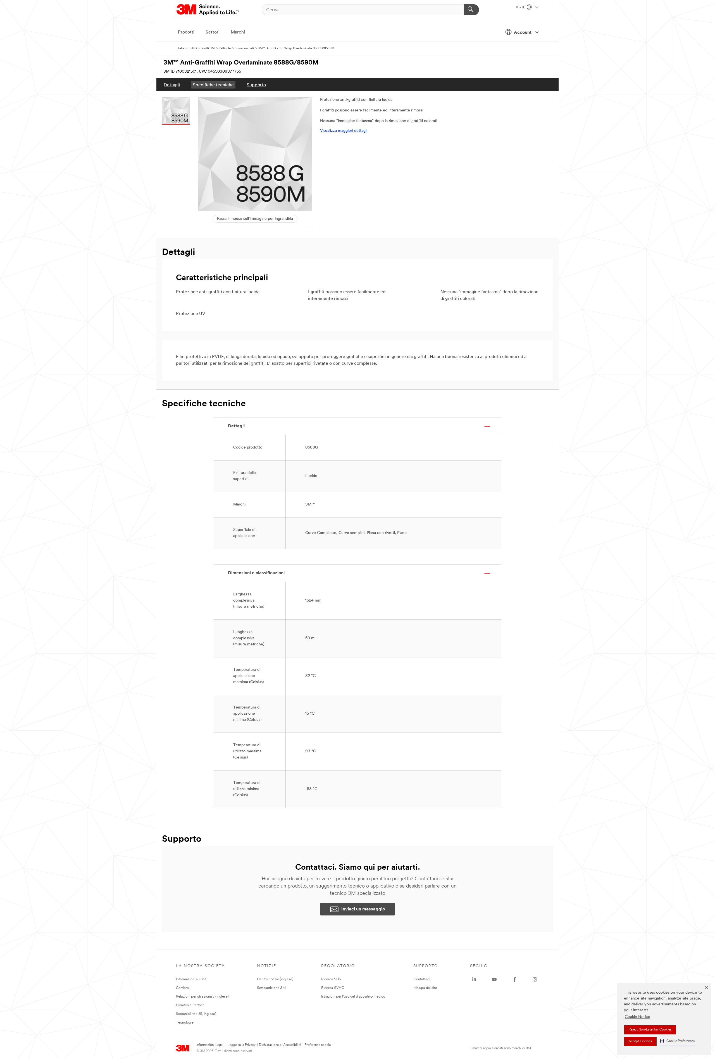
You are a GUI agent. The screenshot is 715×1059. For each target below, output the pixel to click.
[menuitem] (172, 85)
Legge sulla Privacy (242, 1045)
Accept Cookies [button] (640, 1041)
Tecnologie (185, 1022)
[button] (677, 1041)
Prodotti (186, 32)
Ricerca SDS (331, 979)
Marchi (238, 32)
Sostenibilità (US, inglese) (196, 1014)
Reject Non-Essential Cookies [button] (650, 1029)
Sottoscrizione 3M (271, 988)
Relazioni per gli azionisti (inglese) (202, 996)
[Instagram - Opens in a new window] (535, 979)
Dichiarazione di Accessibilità (280, 1045)
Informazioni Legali (210, 1045)
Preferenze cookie (318, 1045)
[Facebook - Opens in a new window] (515, 979)
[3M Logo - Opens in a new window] (208, 9)
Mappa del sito (425, 988)
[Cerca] (471, 9)
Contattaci (421, 979)
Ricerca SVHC (332, 988)
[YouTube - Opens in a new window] (494, 979)
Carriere (182, 988)
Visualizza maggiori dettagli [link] (343, 131)
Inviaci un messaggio (363, 909)
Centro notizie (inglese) (275, 979)
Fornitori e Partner (190, 1005)
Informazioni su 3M (191, 979)
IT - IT (520, 7)
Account (523, 32)
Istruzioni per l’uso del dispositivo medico (353, 996)
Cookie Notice (637, 1017)
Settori (213, 32)
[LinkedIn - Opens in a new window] (474, 979)
